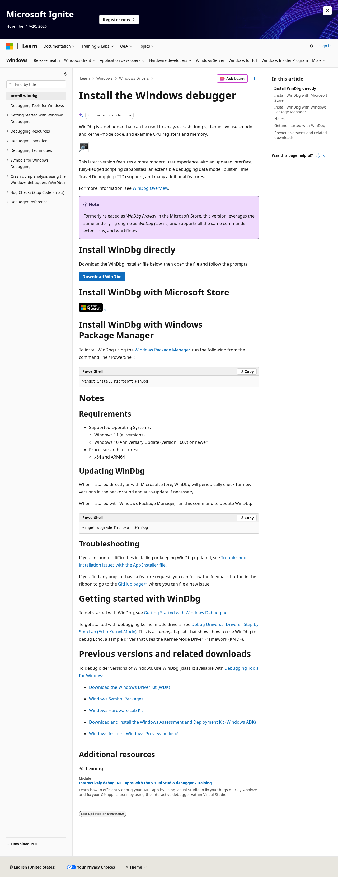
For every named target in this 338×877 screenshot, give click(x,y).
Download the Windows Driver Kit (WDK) (129, 687)
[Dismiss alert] (327, 10)
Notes (279, 118)
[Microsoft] (9, 46)
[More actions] (254, 78)
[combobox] (36, 84)
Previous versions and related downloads (300, 135)
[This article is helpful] (318, 155)
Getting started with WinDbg (299, 125)
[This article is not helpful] (324, 155)
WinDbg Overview (150, 188)
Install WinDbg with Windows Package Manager (300, 109)
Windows (104, 78)
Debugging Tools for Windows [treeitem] (37, 105)
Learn (85, 78)
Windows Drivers (134, 78)
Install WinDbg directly (295, 88)
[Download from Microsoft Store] (93, 310)
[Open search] (312, 46)
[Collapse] (65, 74)
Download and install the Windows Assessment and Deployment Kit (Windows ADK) (172, 722)
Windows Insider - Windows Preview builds (132, 734)
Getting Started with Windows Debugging (186, 613)
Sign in (325, 45)
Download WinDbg (102, 277)
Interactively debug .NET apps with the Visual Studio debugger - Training (145, 783)
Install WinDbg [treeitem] (24, 95)
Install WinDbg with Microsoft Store (300, 97)
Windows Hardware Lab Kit (116, 710)
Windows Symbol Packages (116, 699)
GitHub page (130, 584)
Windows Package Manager (162, 350)
